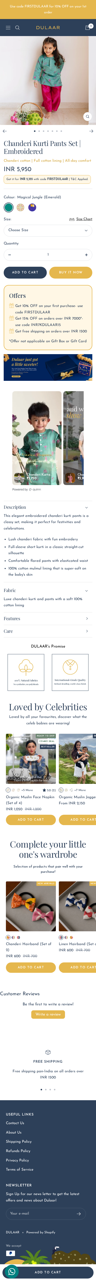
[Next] (91, 131)
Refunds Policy (18, 1151)
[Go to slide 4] (48, 131)
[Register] (79, 1214)
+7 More (80, 790)
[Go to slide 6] (57, 131)
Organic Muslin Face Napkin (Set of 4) (30, 800)
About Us (13, 1133)
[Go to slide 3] (43, 131)
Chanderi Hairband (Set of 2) (28, 947)
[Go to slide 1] (34, 131)
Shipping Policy (19, 1142)
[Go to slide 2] (39, 131)
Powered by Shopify (40, 1232)
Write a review (48, 1015)
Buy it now (71, 272)
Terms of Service (19, 1170)
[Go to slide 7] (61, 131)
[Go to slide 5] (52, 131)
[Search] (17, 27)
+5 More (27, 790)
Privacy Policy (17, 1160)
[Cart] (87, 27)
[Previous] (4, 131)
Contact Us (15, 1123)
